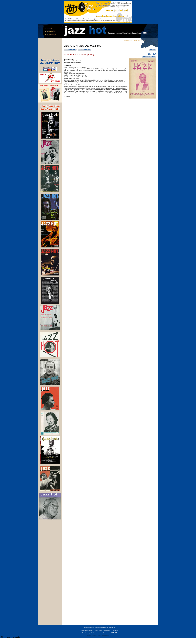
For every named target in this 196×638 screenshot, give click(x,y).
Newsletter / (128, 41)
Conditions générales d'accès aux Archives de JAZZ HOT (99, 633)
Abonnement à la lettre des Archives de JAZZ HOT (99, 627)
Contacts (115, 630)
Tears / (143, 41)
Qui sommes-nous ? (87, 630)
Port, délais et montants (102, 630)
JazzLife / (136, 41)
